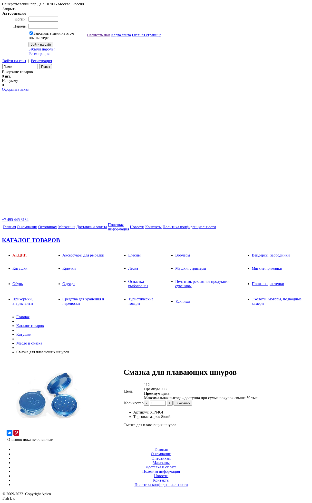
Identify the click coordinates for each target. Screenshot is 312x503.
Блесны (134, 255)
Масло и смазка (29, 343)
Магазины (66, 227)
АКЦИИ (19, 255)
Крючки (69, 268)
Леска (133, 268)
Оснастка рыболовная (138, 283)
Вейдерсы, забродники (271, 255)
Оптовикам (47, 227)
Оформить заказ (15, 89)
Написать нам (98, 35)
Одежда (68, 284)
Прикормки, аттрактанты (22, 301)
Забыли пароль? (42, 49)
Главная (9, 227)
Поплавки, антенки (268, 284)
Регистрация (39, 53)
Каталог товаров (30, 326)
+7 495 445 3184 (15, 219)
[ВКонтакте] (9, 433)
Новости (137, 227)
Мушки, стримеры (190, 268)
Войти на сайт (14, 61)
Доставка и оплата (91, 227)
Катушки (20, 268)
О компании (27, 227)
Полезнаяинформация (118, 227)
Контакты (153, 227)
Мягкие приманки (267, 268)
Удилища (182, 301)
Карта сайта (121, 35)
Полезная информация (161, 471)
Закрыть (9, 9)
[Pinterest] (16, 433)
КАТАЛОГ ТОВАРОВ (31, 240)
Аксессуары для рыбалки (83, 255)
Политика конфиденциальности (189, 227)
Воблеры (182, 255)
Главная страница (146, 35)
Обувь (17, 284)
